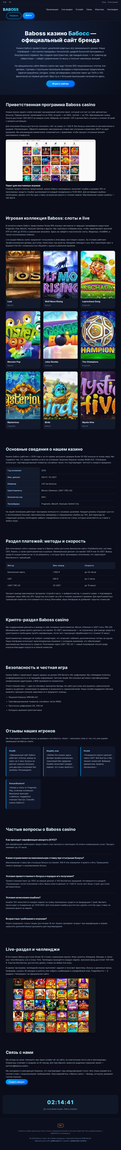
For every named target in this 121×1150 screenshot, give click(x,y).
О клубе (79, 9)
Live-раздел (67, 9)
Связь (89, 9)
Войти (29, 15)
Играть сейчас (60, 83)
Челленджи (112, 9)
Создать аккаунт (17, 1082)
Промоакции (52, 9)
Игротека (99, 9)
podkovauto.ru (56, 1141)
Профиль (14, 15)
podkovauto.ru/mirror (79, 1141)
